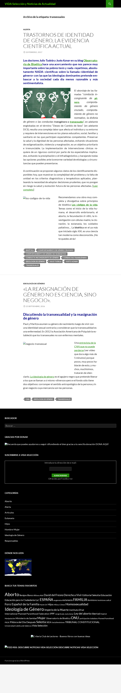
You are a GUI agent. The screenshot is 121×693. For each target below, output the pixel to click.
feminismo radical (104, 600)
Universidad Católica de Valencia (18, 626)
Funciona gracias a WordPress (17, 660)
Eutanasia (9, 518)
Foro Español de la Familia (22, 604)
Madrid (104, 614)
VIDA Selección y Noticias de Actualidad (30, 3)
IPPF (52, 613)
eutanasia (67, 600)
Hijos (7, 523)
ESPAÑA (46, 599)
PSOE (7, 622)
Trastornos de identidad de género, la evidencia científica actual (58, 40)
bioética (30, 250)
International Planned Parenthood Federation (27, 613)
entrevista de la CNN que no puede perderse (85, 346)
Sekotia (41, 622)
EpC (37, 600)
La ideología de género (42, 376)
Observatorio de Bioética (58, 618)
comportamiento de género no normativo (46, 254)
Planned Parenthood (106, 618)
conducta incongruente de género (42, 258)
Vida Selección (40, 625)
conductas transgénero (75, 258)
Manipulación (10, 618)
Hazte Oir (43, 605)
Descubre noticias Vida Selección (78, 647)
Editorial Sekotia (91, 595)
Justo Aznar (72, 261)
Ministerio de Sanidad (26, 618)
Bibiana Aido (38, 595)
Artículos (9, 512)
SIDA (49, 622)
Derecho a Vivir (73, 595)
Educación (106, 595)
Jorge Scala (59, 614)
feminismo (92, 600)
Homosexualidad (77, 604)
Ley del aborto (82, 613)
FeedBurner (67, 478)
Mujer (41, 618)
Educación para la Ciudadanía (20, 600)
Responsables (11, 540)
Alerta (26, 29)
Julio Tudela (55, 261)
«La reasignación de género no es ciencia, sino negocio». (59, 294)
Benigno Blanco (26, 595)
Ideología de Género (35, 261)
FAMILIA (80, 599)
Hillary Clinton (59, 605)
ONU (75, 618)
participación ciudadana (89, 618)
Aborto (8, 501)
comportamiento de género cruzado (55, 250)
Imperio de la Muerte (56, 609)
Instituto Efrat (76, 609)
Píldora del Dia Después (23, 622)
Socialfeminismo (58, 622)
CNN (27, 399)
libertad (96, 613)
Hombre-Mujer (12, 529)
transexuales (76, 121)
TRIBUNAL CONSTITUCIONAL (82, 622)
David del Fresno (53, 595)
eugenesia (58, 600)
